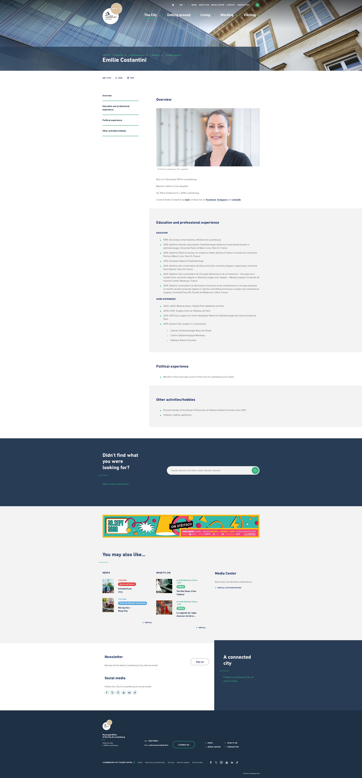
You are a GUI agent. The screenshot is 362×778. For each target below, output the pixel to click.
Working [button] (227, 15)
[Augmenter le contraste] (173, 5)
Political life (118, 55)
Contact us (183, 744)
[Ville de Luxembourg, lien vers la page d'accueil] (112, 23)
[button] (257, 5)
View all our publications (229, 588)
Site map (171, 762)
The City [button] (151, 15)
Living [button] (206, 15)
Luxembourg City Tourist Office (117, 762)
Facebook (211, 199)
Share (120, 78)
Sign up (200, 661)
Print (132, 78)
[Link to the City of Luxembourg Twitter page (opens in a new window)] (112, 692)
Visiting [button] (250, 15)
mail (187, 199)
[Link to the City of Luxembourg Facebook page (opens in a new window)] (107, 692)
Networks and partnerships (155, 762)
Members (156, 55)
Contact (231, 5)
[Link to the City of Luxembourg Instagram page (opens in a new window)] (118, 692)
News (194, 5)
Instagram (222, 199)
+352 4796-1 (153, 741)
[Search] (255, 470)
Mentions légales (183, 762)
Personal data (197, 762)
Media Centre (217, 5)
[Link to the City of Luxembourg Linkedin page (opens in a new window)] (129, 692)
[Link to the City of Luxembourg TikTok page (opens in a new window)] (135, 692)
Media (140, 762)
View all (148, 622)
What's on (204, 5)
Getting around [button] (179, 15)
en (181, 5)
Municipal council (137, 55)
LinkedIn (236, 199)
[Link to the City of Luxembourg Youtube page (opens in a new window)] (124, 692)
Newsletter (243, 5)
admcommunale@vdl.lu (158, 745)
